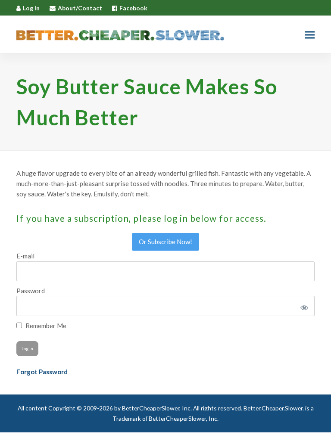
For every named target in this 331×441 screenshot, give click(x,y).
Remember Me (45, 325)
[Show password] (303, 306)
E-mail (25, 256)
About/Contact (80, 8)
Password (30, 291)
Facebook (133, 8)
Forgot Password (42, 372)
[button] (310, 34)
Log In (31, 8)
